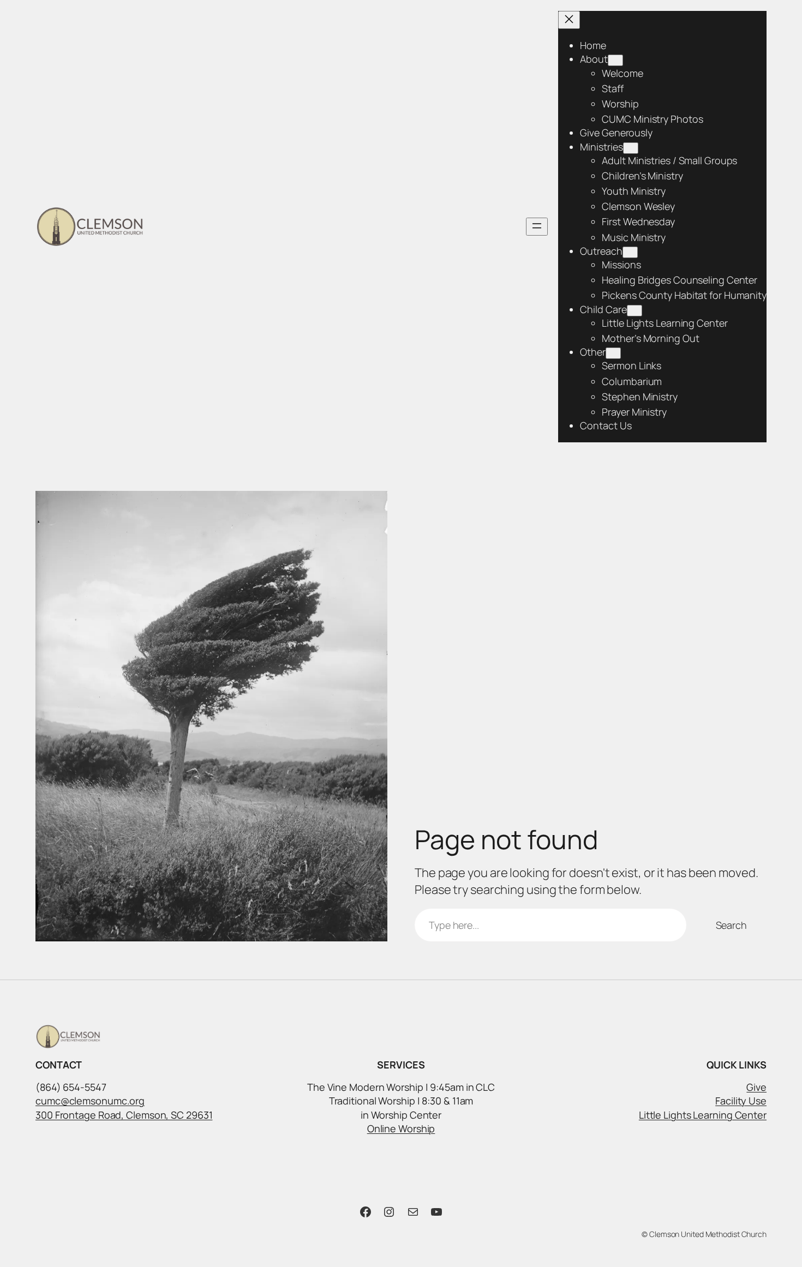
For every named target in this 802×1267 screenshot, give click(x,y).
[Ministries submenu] (630, 148)
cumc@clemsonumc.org (90, 1100)
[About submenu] (615, 60)
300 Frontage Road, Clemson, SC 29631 (123, 1114)
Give (756, 1087)
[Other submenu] (613, 353)
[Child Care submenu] (634, 310)
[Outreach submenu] (630, 252)
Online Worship (401, 1128)
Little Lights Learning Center (703, 1114)
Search (731, 925)
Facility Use (741, 1100)
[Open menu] (537, 227)
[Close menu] (569, 20)
